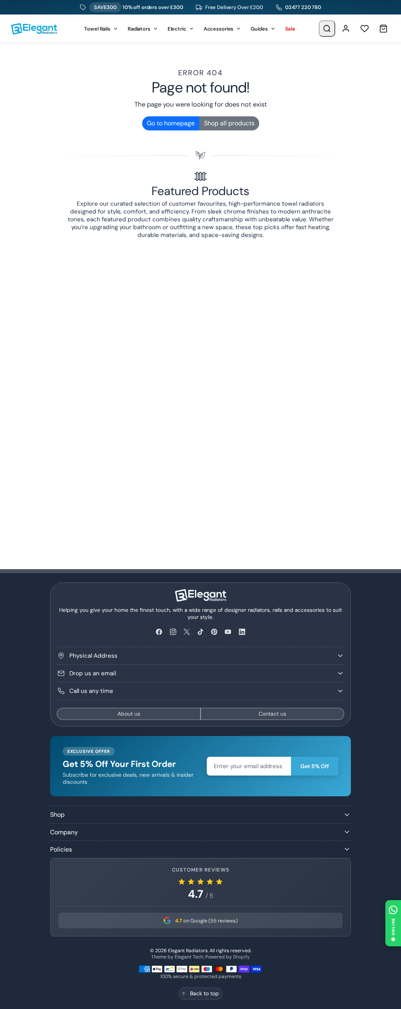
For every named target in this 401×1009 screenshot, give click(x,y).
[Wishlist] (364, 28)
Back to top (204, 993)
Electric (177, 28)
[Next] (328, 245)
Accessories (219, 28)
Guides (259, 28)
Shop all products (229, 123)
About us (128, 713)
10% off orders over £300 (138, 7)
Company (64, 832)
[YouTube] (228, 632)
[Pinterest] (214, 632)
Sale (290, 28)
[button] (393, 923)
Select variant (198, 508)
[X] (186, 632)
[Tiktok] (200, 632)
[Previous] (72, 245)
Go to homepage (171, 123)
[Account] (346, 28)
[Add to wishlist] (342, 473)
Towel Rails (97, 28)
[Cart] (383, 28)
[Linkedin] (242, 632)
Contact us (272, 713)
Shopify (241, 957)
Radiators (139, 28)
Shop (57, 814)
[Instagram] (173, 632)
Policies (61, 849)
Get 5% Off (314, 766)
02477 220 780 (303, 7)
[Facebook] (159, 632)
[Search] (327, 28)
